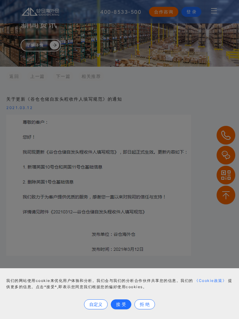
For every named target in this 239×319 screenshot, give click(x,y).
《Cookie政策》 (210, 280)
